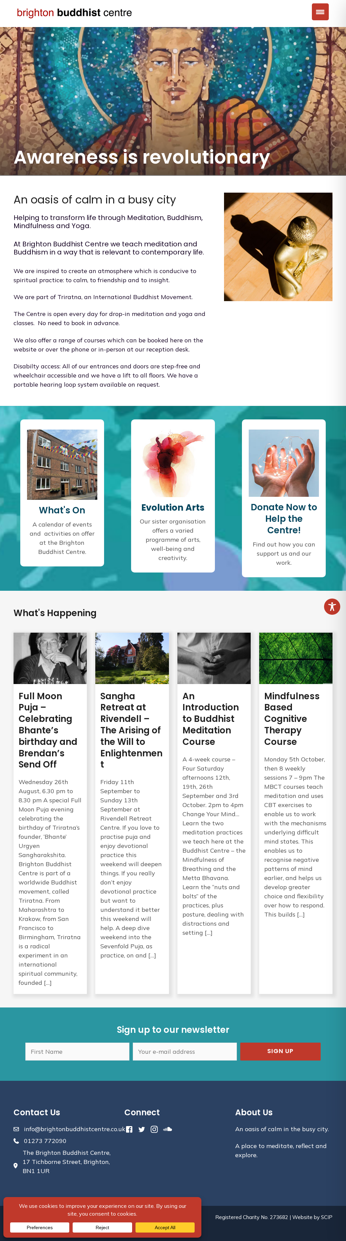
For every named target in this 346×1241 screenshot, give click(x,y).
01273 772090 (45, 1141)
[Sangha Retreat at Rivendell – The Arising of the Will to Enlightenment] (132, 813)
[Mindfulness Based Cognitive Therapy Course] (295, 813)
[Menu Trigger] (320, 11)
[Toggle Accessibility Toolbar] (332, 606)
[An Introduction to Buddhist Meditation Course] (214, 813)
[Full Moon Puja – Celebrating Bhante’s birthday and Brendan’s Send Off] (50, 813)
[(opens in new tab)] (173, 462)
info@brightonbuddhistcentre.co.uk (74, 1129)
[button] (280, 1052)
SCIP (326, 1217)
